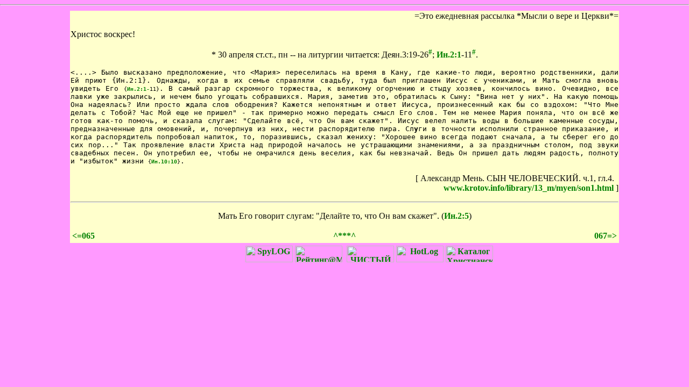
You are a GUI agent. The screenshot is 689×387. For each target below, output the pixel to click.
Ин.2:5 (456, 215)
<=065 (83, 235)
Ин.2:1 (449, 54)
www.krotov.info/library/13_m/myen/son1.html (529, 187)
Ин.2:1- (138, 89)
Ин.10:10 (164, 161)
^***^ (344, 235)
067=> (605, 235)
